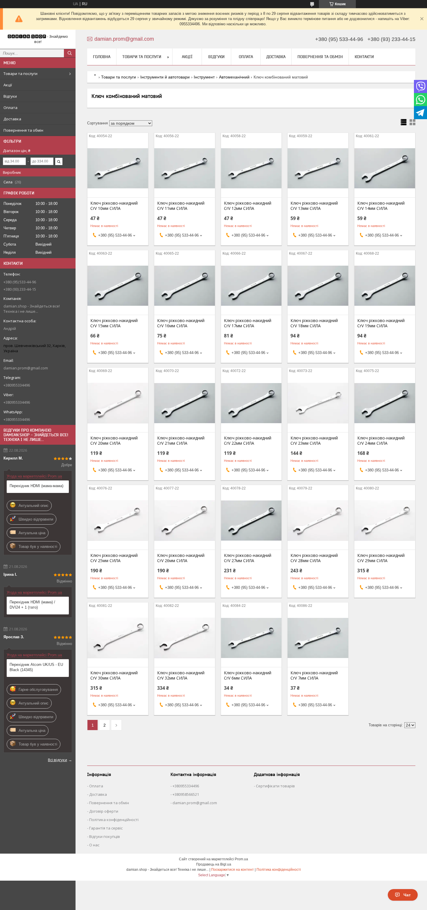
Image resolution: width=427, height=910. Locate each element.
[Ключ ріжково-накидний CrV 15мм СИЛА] (117, 286)
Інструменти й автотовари (165, 77)
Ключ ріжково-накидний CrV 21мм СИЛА (180, 440)
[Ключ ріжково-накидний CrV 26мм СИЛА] (184, 520)
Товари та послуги (20, 73)
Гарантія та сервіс (106, 828)
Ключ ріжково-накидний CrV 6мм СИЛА (247, 675)
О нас (94, 845)
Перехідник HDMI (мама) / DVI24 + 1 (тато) (32, 604)
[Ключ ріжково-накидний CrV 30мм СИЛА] (117, 638)
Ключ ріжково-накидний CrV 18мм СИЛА (314, 323)
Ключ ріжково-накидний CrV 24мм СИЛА (381, 440)
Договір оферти (103, 811)
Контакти (364, 56)
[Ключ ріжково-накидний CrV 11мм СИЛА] (184, 168)
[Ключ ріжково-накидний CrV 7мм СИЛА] (318, 638)
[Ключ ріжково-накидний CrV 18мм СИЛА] (318, 286)
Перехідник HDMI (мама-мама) (36, 486)
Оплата (10, 107)
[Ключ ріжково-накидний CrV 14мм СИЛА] (384, 168)
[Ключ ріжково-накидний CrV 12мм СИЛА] (251, 168)
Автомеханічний (234, 77)
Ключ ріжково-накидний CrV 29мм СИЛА (381, 558)
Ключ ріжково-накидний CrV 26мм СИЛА (180, 558)
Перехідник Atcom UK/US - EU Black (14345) (36, 667)
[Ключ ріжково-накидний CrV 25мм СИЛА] (117, 520)
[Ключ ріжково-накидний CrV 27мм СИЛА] (251, 520)
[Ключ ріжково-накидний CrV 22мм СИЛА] (251, 403)
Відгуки (10, 96)
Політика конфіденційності (114, 819)
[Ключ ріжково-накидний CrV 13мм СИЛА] (318, 168)
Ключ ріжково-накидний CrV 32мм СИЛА (180, 675)
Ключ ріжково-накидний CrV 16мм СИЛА (180, 323)
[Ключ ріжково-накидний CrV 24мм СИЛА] (384, 403)
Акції (7, 84)
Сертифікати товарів (275, 786)
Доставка (12, 118)
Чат (407, 895)
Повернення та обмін (23, 130)
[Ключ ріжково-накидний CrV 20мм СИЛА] (117, 403)
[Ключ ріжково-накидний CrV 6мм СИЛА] (251, 638)
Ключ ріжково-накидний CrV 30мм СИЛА (114, 675)
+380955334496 (186, 786)
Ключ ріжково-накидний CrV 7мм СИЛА (314, 675)
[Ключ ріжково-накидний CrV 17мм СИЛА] (251, 286)
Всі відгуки (57, 759)
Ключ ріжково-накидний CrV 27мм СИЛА (247, 558)
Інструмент (204, 77)
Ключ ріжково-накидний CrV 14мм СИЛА (381, 206)
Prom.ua (241, 859)
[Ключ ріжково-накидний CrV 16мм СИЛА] (184, 286)
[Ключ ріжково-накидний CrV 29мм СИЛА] (384, 520)
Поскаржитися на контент (232, 870)
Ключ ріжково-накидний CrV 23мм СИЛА (314, 440)
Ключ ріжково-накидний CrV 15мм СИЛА (114, 323)
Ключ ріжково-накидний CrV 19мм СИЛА (381, 323)
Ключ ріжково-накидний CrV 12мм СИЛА (247, 206)
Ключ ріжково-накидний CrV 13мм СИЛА (314, 206)
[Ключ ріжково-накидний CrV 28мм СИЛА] (318, 520)
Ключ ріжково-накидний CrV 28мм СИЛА (314, 558)
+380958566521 (186, 794)
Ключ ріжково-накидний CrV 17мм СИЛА (247, 323)
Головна (101, 56)
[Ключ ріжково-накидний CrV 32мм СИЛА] (184, 638)
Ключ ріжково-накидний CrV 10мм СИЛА (114, 206)
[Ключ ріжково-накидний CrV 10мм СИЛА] (117, 168)
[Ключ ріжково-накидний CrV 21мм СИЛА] (184, 403)
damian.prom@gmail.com (25, 368)
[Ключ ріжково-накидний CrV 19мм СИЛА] (384, 286)
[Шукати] (70, 53)
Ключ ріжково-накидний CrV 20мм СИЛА (114, 440)
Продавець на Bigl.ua (213, 864)
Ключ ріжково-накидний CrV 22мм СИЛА (247, 440)
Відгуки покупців (104, 836)
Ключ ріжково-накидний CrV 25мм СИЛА (114, 558)
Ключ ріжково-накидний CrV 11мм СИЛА (180, 206)
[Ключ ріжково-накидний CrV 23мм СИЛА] (318, 403)
